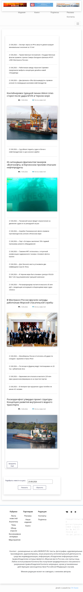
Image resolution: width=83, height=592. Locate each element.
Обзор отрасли (13, 529)
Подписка (55, 12)
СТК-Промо (74, 588)
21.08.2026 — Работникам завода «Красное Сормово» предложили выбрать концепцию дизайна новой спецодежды (29, 70)
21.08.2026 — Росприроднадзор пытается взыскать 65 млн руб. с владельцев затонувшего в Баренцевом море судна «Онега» (31, 287)
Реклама (70, 12)
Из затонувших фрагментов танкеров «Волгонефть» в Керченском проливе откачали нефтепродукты (31, 165)
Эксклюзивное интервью (13, 535)
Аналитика (13, 521)
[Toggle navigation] (78, 24)
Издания (21, 12)
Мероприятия (13, 540)
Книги (36, 12)
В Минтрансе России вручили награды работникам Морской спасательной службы (30, 301)
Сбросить (39, 487)
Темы (13, 525)
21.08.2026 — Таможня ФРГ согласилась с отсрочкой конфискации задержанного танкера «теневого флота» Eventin (29, 254)
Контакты (71, 17)
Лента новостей (14, 517)
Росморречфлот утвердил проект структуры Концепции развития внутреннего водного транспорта (29, 402)
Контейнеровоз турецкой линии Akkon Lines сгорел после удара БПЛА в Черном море (30, 94)
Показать (24, 487)
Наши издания (27, 520)
